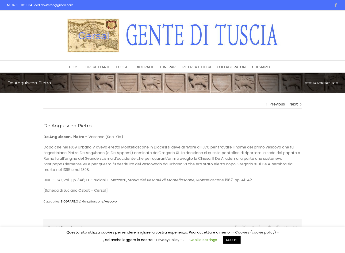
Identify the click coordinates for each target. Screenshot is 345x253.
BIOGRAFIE (68, 201)
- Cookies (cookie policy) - (255, 232)
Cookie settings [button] (203, 239)
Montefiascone (92, 201)
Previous (277, 104)
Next (293, 104)
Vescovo (110, 201)
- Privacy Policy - (168, 239)
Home (307, 83)
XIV (78, 201)
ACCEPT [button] (232, 240)
